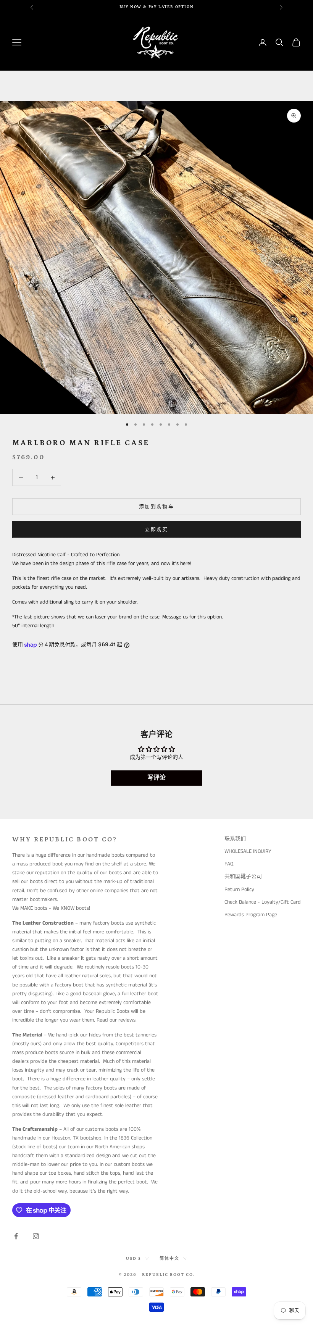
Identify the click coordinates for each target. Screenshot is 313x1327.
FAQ (228, 864)
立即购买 (156, 529)
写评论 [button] (156, 777)
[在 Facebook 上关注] (16, 1236)
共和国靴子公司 (243, 876)
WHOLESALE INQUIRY (247, 851)
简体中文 (169, 1258)
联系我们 (235, 839)
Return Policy (239, 889)
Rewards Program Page (250, 915)
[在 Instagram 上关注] (36, 1236)
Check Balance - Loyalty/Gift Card (262, 902)
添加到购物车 (156, 506)
